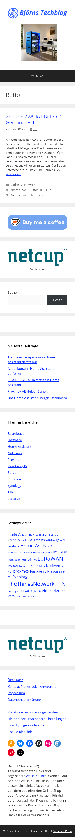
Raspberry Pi (17, 466)
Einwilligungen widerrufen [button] (27, 725)
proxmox (21, 571)
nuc (63, 566)
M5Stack (13, 566)
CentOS (12, 540)
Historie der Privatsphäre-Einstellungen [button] (37, 718)
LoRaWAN (50, 558)
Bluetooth (53, 535)
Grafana (13, 546)
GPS (63, 540)
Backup (43, 534)
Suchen (13, 292)
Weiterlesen (13, 174)
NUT (10, 571)
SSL (10, 577)
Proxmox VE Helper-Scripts (28, 391)
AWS (25, 190)
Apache (13, 534)
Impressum (16, 693)
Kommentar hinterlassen (26, 195)
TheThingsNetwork (31, 583)
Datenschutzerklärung (24, 699)
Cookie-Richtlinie (20, 731)
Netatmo (24, 566)
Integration (14, 559)
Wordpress (17, 596)
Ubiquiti (24, 591)
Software (14, 479)
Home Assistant (19, 446)
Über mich (15, 680)
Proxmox (14, 459)
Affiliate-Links (36, 776)
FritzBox (39, 540)
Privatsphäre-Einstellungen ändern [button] (33, 712)
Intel (23, 560)
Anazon (15, 190)
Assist (35, 535)
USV (39, 591)
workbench (29, 596)
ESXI (30, 540)
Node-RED (37, 566)
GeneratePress (62, 831)
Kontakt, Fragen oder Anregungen (33, 686)
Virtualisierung (54, 590)
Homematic (38, 552)
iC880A (49, 552)
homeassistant (15, 552)
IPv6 (34, 560)
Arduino (25, 534)
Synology (14, 485)
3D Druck (15, 498)
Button (34, 190)
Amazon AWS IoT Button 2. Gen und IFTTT (35, 119)
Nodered (53, 565)
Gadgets (15, 184)
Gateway (52, 539)
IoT (51, 190)
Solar (62, 571)
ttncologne (13, 591)
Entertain (22, 540)
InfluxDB (60, 552)
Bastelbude (16, 433)
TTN (11, 492)
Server (13, 472)
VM (9, 596)
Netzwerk (15, 453)
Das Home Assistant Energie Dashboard (37, 398)
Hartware (29, 184)
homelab (27, 552)
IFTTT (43, 190)
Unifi (33, 591)
